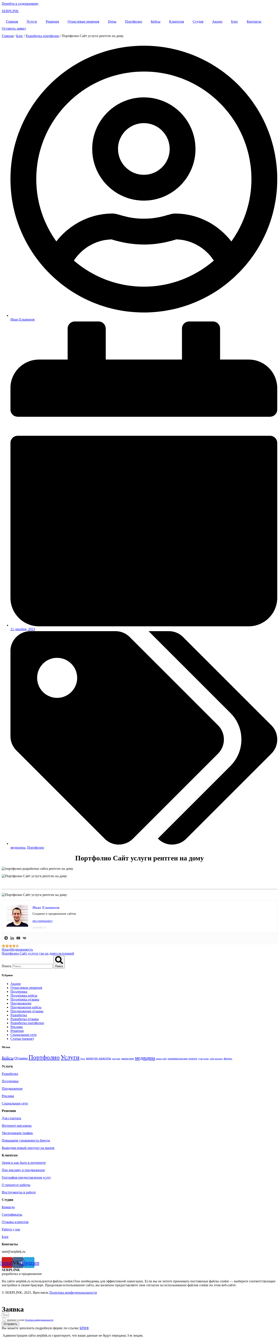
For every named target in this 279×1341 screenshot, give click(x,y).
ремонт (192, 1058)
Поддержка (18, 991)
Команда (8, 1207)
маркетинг (127, 1058)
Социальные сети (23, 1035)
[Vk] (24, 938)
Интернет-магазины (17, 1125)
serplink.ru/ (39, 927)
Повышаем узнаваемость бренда (26, 1140)
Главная (12, 21)
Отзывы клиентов (15, 1222)
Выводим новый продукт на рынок (28, 1148)
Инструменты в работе (19, 1192)
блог (82, 1058)
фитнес (228, 1058)
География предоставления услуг (26, 1177)
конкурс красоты (98, 1058)
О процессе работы (16, 1185)
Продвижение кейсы (25, 1007)
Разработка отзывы (24, 1019)
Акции (217, 21)
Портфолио (133, 21)
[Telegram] (6, 938)
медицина (17, 847)
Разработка (18, 1015)
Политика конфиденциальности (73, 1292)
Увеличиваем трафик (17, 1133)
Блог (234, 21)
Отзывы (21, 1058)
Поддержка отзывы (24, 999)
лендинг (116, 1058)
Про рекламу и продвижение (23, 1170)
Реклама (16, 1027)
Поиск (6, 966)
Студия (198, 21)
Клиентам (176, 21)
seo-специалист (42, 921)
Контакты (254, 21)
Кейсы (155, 21)
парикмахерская (177, 1058)
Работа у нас (11, 1229)
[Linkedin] (12, 938)
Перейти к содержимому (20, 3)
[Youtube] (18, 938)
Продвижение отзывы (26, 1011)
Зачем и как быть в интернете (24, 1162)
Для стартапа (11, 1118)
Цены (112, 21)
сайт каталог (216, 1058)
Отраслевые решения (83, 21)
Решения (52, 21)
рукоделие (203, 1058)
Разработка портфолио (42, 36)
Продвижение (20, 1003)
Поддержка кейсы (23, 995)
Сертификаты (12, 1214)
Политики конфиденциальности (39, 1320)
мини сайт (161, 1058)
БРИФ (84, 1328)
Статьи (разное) (22, 1038)
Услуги (32, 21)
